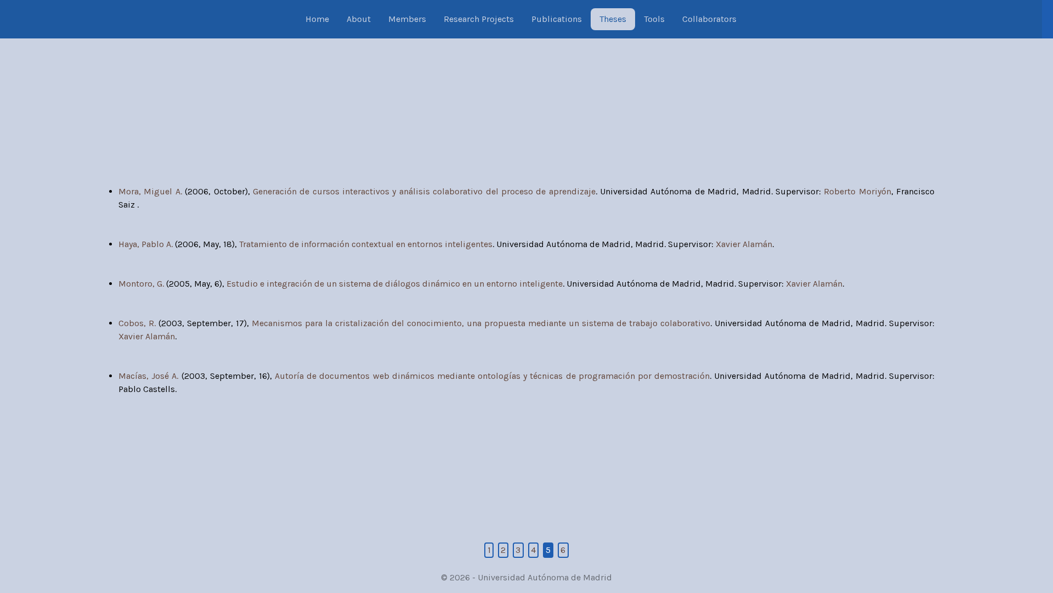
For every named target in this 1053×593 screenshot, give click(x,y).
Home (317, 19)
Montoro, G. (141, 283)
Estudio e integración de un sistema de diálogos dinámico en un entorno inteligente (395, 283)
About (359, 19)
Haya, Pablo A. (145, 244)
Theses (612, 19)
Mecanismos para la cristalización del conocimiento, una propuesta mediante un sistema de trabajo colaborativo (481, 323)
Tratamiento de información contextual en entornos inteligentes (365, 244)
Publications (556, 19)
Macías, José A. (148, 376)
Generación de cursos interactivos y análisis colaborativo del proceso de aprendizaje (424, 191)
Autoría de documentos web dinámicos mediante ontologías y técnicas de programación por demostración (492, 376)
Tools (654, 19)
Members (407, 19)
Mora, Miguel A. (150, 191)
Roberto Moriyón (857, 191)
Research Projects (479, 19)
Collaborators (709, 19)
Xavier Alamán (744, 244)
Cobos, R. (137, 323)
